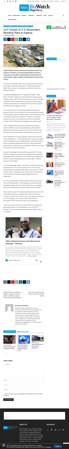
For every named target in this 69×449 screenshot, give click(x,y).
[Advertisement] (23, 269)
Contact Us (63, 1)
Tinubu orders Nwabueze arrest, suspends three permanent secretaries (54, 117)
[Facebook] (4, 1)
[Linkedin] (10, 1)
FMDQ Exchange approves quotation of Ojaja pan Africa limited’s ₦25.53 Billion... (59, 145)
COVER (24, 26)
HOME (9, 15)
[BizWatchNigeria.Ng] (34, 8)
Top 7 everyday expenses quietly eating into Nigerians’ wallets (9, 347)
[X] (13, 1)
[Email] (24, 39)
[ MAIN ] (20, 26)
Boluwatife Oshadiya (9, 35)
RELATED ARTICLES (9, 331)
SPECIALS (50, 15)
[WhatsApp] (16, 39)
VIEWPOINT (31, 15)
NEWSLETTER (29, 26)
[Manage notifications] (3, 445)
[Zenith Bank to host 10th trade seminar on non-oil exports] (49, 164)
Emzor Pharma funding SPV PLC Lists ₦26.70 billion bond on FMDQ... (59, 136)
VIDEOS (45, 15)
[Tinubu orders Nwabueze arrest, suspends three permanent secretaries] (56, 107)
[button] (64, 15)
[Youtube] (15, 1)
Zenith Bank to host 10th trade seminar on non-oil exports (59, 164)
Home (4, 23)
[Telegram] (28, 39)
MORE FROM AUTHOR (23, 331)
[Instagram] (7, 1)
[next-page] (7, 354)
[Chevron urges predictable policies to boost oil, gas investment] (38, 338)
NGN (56, 89)
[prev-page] (4, 354)
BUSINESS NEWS (16, 15)
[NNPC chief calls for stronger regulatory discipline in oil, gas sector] (24, 339)
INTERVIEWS (39, 15)
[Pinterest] (12, 39)
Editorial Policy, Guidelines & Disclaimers (50, 1)
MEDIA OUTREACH (12, 19)
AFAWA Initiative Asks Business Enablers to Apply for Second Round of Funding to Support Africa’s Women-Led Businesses (12, 295)
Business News (11, 23)
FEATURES (23, 15)
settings (49, 447)
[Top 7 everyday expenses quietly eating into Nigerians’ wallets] (9, 339)
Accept (57, 446)
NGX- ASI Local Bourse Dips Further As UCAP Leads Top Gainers (36, 294)
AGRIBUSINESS (20, 23)
